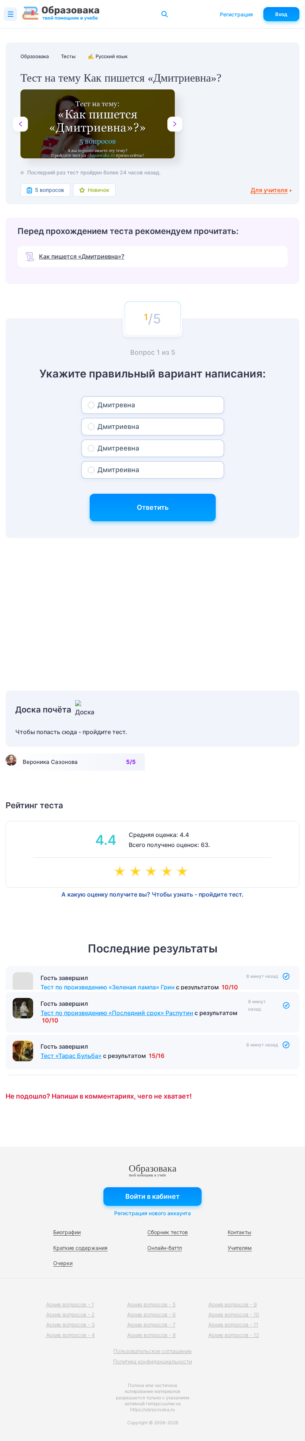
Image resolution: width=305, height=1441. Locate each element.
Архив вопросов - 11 (233, 1324)
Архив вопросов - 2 (70, 1314)
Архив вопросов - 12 (233, 1335)
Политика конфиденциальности (152, 1361)
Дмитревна (116, 405)
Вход (281, 14)
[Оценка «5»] (184, 872)
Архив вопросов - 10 (233, 1314)
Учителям (240, 1248)
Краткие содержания (80, 1248)
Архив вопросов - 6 (151, 1314)
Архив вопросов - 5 (151, 1304)
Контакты (239, 1232)
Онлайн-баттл (164, 1248)
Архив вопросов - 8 (151, 1335)
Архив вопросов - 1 (70, 1304)
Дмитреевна (118, 448)
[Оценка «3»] (152, 872)
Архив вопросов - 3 (70, 1324)
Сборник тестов (167, 1232)
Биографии (67, 1232)
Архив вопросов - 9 (232, 1304)
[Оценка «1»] (121, 872)
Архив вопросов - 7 (151, 1324)
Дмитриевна (118, 426)
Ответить (152, 507)
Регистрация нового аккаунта (152, 1213)
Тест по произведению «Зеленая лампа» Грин (107, 987)
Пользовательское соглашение (152, 1351)
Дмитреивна (118, 470)
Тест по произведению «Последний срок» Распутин (117, 1024)
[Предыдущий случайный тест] (20, 124)
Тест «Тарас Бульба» (71, 1067)
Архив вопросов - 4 (70, 1335)
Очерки (63, 1263)
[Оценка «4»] (168, 872)
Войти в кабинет (152, 1196)
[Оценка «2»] (137, 872)
